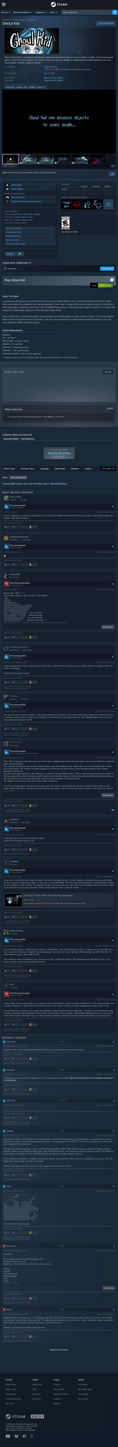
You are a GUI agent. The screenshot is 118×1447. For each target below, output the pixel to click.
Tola (12, 984)
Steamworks (11, 1394)
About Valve (37, 1384)
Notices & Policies (61, 1394)
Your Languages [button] (17, 478)
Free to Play (10, 87)
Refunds (57, 1404)
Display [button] (88, 468)
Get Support (83, 1394)
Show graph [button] (106, 469)
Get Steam (82, 1384)
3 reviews (23, 500)
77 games (13, 500)
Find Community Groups (15, 244)
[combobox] (86, 12)
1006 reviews (27, 650)
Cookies (57, 1399)
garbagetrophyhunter (19, 537)
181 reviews (14, 745)
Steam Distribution (13, 1399)
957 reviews (14, 577)
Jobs (34, 1389)
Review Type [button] (9, 468)
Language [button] (44, 468)
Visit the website (13, 228)
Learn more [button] (107, 268)
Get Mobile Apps (85, 1389)
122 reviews (25, 822)
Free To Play (22, 214)
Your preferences (27, 439)
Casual (18, 87)
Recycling (36, 1399)
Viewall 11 (108, 204)
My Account (83, 1399)
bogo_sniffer (15, 497)
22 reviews (13, 934)
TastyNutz (14, 861)
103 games (14, 822)
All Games (6, 20)
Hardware (36, 1394)
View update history (14, 232)
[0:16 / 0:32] (59, 122)
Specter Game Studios (53, 78)
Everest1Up (15, 574)
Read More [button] (108, 627)
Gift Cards (10, 1404)
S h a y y (14, 696)
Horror (39, 87)
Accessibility (59, 1389)
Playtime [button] (75, 468)
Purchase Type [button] (27, 468)
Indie (25, 87)
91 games (13, 699)
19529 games (14, 650)
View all (109, 408)
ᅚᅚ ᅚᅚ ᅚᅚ (15, 742)
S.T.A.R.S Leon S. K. (19, 647)
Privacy (57, 1384)
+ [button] (44, 87)
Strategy (32, 87)
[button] (6, 12)
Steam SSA (11, 1389)
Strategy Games (18, 20)
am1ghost (14, 819)
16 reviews (13, 864)
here (50, 417)
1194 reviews (26, 540)
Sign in (5, 173)
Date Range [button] (60, 468)
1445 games (14, 540)
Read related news (13, 236)
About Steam (11, 1384)
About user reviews (10, 439)
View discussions (12, 240)
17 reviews (13, 987)
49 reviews (24, 699)
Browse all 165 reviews (59, 1350)
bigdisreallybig (16, 931)
